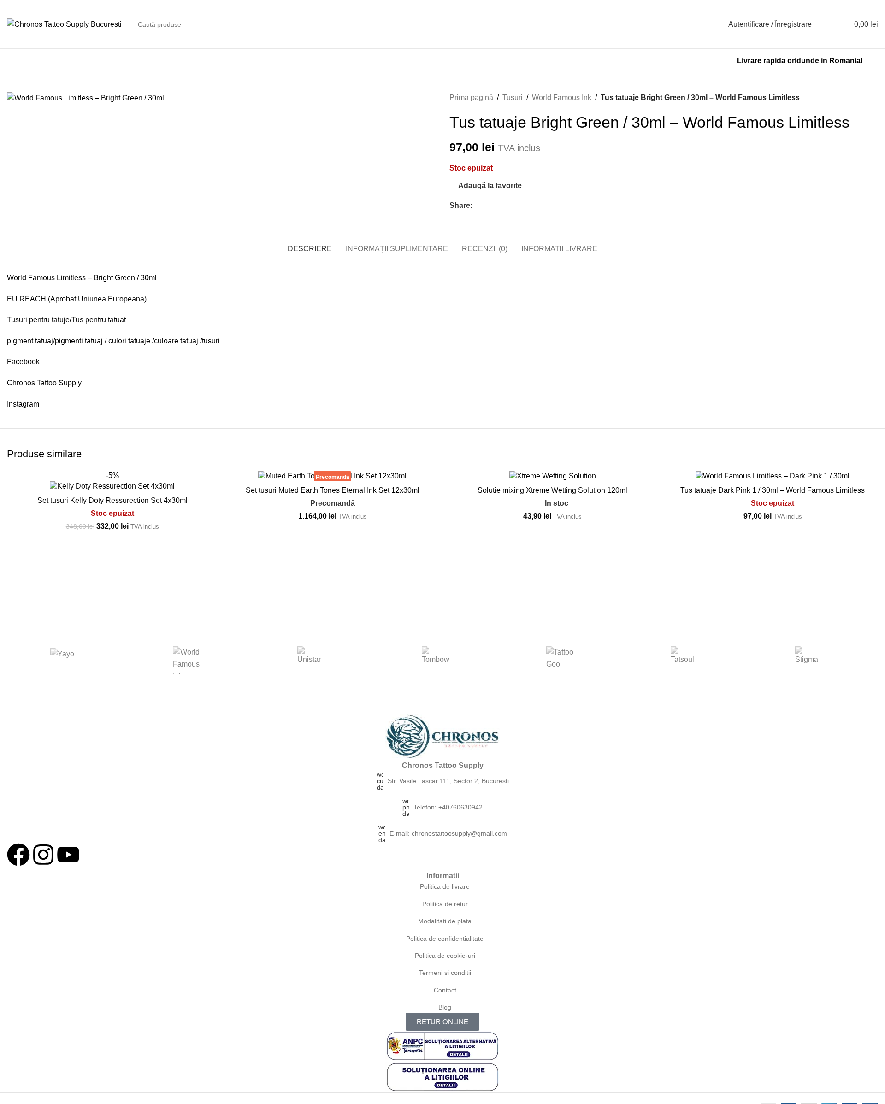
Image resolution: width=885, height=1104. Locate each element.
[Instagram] (43, 854)
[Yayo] (62, 660)
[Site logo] (64, 24)
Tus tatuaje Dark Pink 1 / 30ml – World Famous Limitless (772, 490)
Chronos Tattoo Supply (44, 383)
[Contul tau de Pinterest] (499, 205)
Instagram (23, 404)
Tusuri (512, 97)
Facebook (23, 362)
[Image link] (442, 736)
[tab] (310, 244)
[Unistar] (311, 660)
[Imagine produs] (112, 481)
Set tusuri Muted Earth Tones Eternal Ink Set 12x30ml (332, 490)
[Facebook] (18, 854)
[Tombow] (435, 660)
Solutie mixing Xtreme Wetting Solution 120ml (552, 490)
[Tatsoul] (684, 660)
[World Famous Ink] (186, 660)
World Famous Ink (561, 97)
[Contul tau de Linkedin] (509, 205)
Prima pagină (471, 97)
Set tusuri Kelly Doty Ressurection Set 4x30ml (112, 500)
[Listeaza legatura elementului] (442, 781)
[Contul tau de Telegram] (520, 205)
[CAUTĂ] (701, 24)
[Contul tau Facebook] (477, 205)
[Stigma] (809, 660)
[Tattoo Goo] (560, 660)
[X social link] (488, 205)
